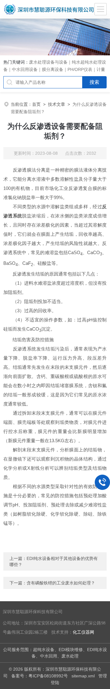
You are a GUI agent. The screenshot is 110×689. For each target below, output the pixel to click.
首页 (36, 104)
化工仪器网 (83, 632)
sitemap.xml (83, 675)
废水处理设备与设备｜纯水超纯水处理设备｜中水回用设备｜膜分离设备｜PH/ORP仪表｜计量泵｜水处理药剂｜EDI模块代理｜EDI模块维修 (54, 69)
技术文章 (56, 104)
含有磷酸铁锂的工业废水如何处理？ (61, 582)
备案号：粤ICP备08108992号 (39, 675)
